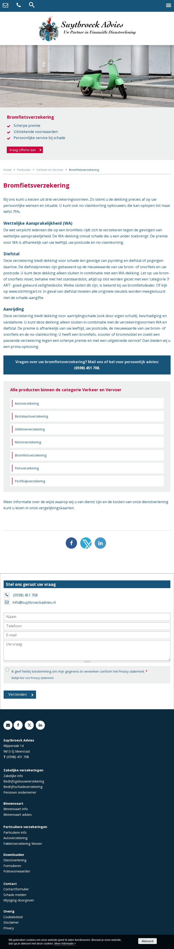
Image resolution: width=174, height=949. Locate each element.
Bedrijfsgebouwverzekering (23, 781)
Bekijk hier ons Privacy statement (32, 678)
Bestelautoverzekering (31, 416)
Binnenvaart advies (17, 814)
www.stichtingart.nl (25, 291)
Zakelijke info (13, 776)
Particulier (24, 170)
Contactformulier (16, 889)
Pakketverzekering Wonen (22, 843)
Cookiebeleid (13, 917)
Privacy (8, 928)
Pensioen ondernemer (19, 792)
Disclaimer (11, 922)
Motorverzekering (28, 442)
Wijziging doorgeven (18, 900)
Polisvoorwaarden (16, 871)
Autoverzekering (27, 403)
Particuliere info (15, 832)
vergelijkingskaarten (56, 507)
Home (7, 170)
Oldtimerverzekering (30, 429)
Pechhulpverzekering (30, 481)
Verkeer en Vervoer (49, 170)
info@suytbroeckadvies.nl (34, 602)
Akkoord (147, 941)
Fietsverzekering (27, 468)
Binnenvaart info (15, 809)
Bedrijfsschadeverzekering (23, 787)
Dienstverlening (15, 860)
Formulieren (12, 866)
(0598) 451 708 (86, 367)
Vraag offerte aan (22, 150)
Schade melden (14, 895)
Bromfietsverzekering (31, 455)
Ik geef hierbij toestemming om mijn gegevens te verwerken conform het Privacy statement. (79, 671)
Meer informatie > (65, 943)
